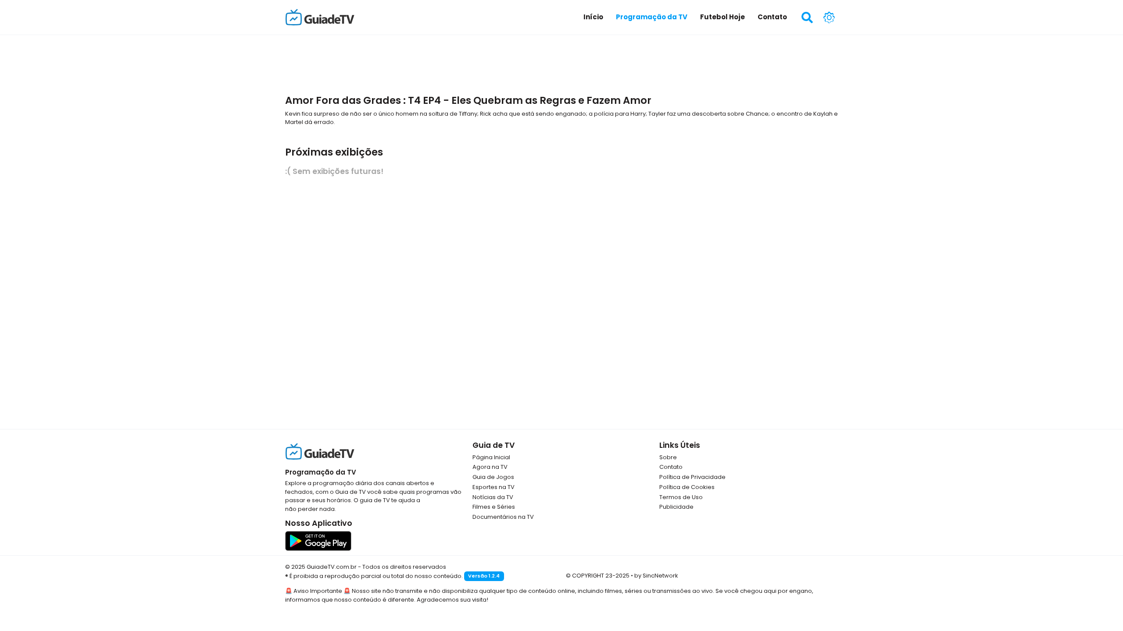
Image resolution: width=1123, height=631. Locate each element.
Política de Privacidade (692, 477)
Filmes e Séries (493, 507)
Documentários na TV (503, 517)
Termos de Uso (681, 497)
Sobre (668, 457)
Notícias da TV (492, 497)
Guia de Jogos (493, 477)
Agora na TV (490, 467)
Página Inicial (491, 457)
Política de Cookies (687, 487)
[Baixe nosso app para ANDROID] (318, 540)
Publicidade (676, 507)
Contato (671, 467)
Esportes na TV (493, 487)
